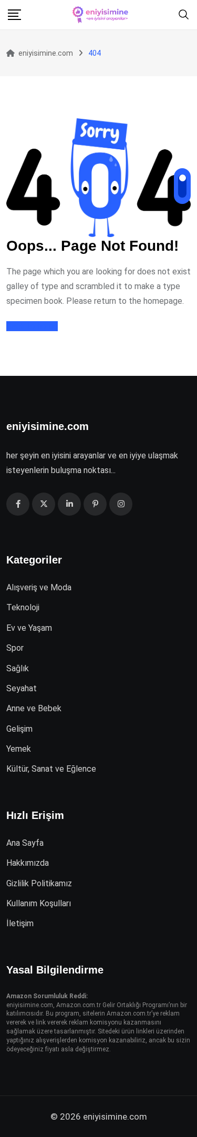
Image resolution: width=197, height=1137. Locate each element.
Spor (15, 648)
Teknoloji (22, 607)
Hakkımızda (27, 863)
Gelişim (19, 729)
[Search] (184, 13)
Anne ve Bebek (33, 708)
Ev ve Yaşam (29, 628)
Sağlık (17, 668)
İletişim (20, 923)
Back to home (32, 326)
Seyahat (21, 688)
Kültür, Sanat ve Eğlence (51, 769)
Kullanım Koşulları (38, 903)
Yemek (18, 749)
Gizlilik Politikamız (39, 883)
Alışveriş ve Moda (38, 587)
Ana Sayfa (25, 843)
